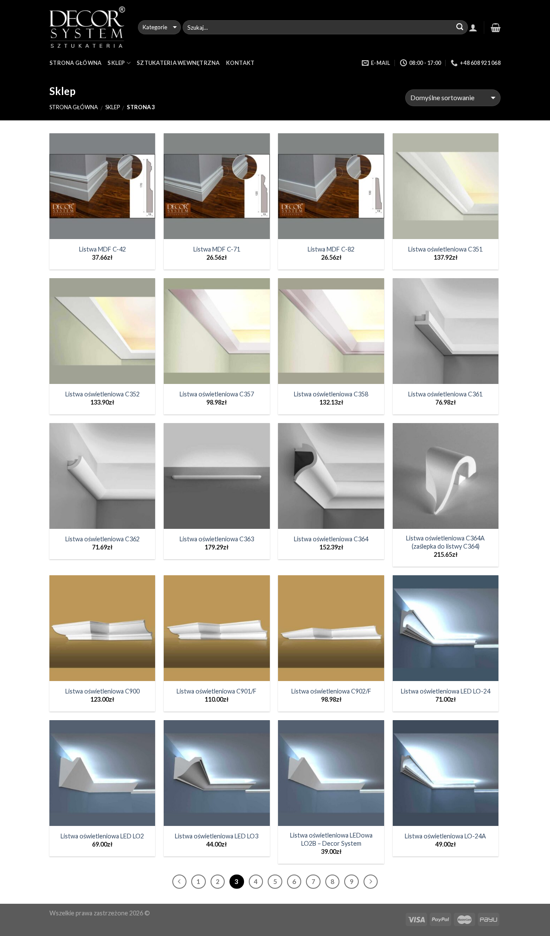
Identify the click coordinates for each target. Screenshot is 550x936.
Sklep (116, 62)
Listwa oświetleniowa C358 (331, 394)
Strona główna (73, 107)
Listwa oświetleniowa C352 (102, 394)
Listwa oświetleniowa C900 (102, 691)
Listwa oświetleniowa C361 (445, 394)
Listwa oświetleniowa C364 (331, 539)
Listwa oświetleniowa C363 (217, 539)
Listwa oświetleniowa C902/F (331, 691)
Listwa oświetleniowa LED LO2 (102, 836)
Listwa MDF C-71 (216, 249)
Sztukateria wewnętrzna (178, 62)
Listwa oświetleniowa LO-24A (445, 836)
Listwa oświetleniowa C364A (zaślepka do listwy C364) (445, 542)
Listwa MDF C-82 (331, 249)
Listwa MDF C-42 (102, 249)
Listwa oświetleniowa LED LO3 (216, 836)
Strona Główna (75, 62)
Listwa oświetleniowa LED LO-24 (445, 691)
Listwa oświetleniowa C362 (102, 539)
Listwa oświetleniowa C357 (217, 394)
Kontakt (240, 62)
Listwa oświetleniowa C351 (445, 249)
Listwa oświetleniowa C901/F (217, 691)
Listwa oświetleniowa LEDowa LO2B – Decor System (331, 839)
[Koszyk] (496, 27)
